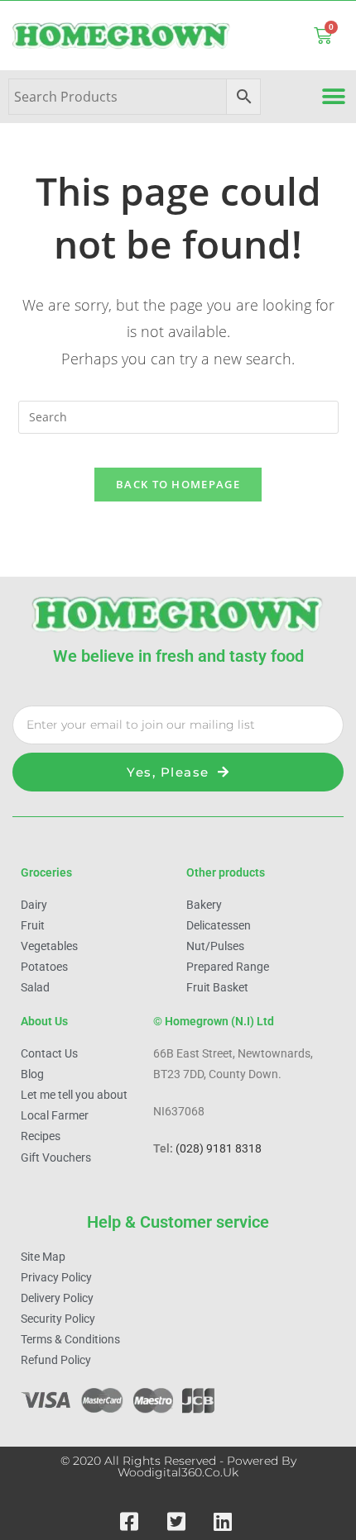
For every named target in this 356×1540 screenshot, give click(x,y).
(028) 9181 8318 (219, 1148)
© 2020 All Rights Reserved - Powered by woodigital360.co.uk (178, 1466)
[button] (333, 97)
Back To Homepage (178, 484)
